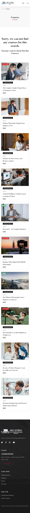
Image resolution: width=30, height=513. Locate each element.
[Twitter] (2, 442)
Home (3, 9)
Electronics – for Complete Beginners (14, 229)
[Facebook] (5, 442)
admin (4, 85)
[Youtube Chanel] (14, 442)
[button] (7, 463)
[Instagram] (9, 442)
